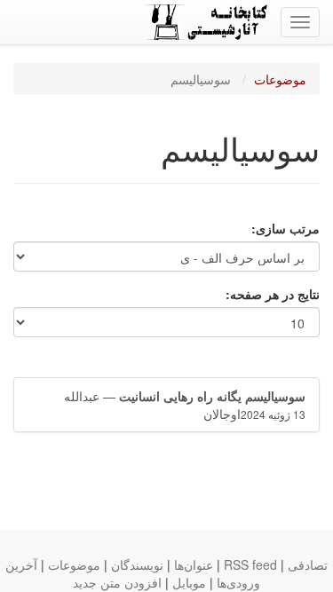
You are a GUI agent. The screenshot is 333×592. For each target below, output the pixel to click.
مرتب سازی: (285, 228)
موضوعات (280, 79)
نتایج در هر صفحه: (273, 294)
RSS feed (250, 564)
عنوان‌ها (193, 564)
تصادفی (308, 564)
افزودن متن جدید (117, 582)
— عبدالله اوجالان (184, 404)
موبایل (189, 582)
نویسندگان (137, 564)
